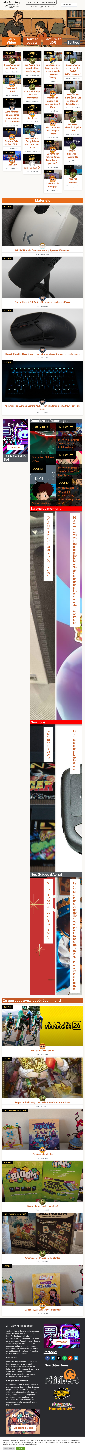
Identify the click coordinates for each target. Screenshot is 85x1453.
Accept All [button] (21, 1448)
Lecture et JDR (52, 40)
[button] (31, 614)
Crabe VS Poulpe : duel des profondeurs (32, 94)
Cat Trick (32, 118)
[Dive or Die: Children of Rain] (43, 444)
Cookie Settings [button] (9, 1448)
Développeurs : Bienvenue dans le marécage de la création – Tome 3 (52, 71)
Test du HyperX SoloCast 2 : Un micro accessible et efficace (42, 302)
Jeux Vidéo (11, 40)
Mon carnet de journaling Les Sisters (53, 130)
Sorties (73, 42)
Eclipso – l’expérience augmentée (72, 153)
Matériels (42, 200)
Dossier (38, 468)
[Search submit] (80, 4)
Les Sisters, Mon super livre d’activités (42, 1309)
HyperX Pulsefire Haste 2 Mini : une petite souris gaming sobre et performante (42, 354)
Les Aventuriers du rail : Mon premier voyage (32, 68)
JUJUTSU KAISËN (32, 167)
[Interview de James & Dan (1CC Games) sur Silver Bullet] (69, 465)
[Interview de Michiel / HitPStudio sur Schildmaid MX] (69, 437)
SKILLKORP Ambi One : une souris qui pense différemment (42, 250)
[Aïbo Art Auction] (43, 485)
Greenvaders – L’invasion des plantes (42, 1257)
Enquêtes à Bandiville (42, 1154)
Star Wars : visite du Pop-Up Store (73, 127)
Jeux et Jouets (32, 40)
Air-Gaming (11, 2)
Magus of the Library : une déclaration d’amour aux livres (42, 1102)
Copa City (12, 164)
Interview (66, 427)
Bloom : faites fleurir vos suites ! (42, 1206)
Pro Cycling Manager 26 (42, 1050)
